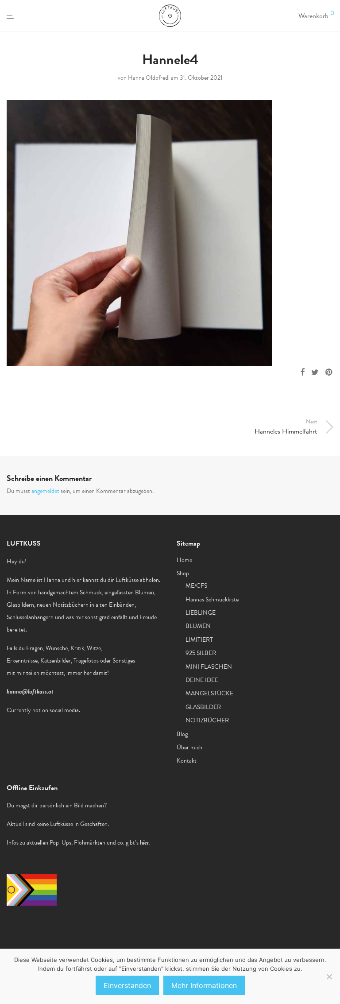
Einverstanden (127, 985)
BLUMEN (198, 626)
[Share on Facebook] (302, 372)
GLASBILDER (203, 707)
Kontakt (187, 760)
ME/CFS (196, 585)
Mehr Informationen (204, 985)
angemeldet (45, 491)
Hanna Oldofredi (149, 77)
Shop (183, 573)
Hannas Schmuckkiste (212, 599)
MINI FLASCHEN (208, 666)
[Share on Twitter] (315, 372)
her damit (95, 673)
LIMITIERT (199, 639)
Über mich (189, 747)
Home (184, 560)
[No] (329, 976)
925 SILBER (200, 653)
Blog (182, 734)
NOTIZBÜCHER (207, 720)
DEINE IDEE (201, 680)
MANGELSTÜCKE (209, 693)
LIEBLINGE (200, 612)
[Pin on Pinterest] (329, 372)
